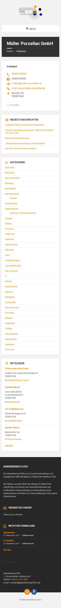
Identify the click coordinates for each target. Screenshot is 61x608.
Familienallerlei (12, 387)
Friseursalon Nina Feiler (17, 368)
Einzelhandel (11, 203)
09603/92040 (19, 73)
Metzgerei (10, 297)
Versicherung (11, 334)
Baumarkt (9, 173)
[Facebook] (34, 592)
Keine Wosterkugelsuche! (17, 138)
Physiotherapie (12, 307)
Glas (7, 255)
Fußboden (10, 234)
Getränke (9, 250)
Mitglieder (21, 51)
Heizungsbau (11, 271)
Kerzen (8, 281)
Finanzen (9, 229)
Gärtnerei (9, 239)
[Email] (27, 592)
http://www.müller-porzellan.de (28, 88)
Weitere (9, 446)
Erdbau (8, 223)
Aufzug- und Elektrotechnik (23, 213)
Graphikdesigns (12, 260)
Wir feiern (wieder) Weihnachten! (20, 148)
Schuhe (8, 318)
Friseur (13, 198)
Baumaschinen (12, 178)
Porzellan (14, 105)
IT (6, 276)
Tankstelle (10, 323)
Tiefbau (8, 329)
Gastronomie (11, 244)
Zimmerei (9, 349)
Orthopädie (10, 302)
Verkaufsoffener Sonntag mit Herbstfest (24, 125)
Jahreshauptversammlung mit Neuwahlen (25, 143)
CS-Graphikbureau (14, 409)
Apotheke (9, 167)
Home (10, 51)
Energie (8, 218)
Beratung (9, 183)
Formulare (8, 540)
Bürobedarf (10, 188)
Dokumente (9, 532)
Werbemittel (11, 339)
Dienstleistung (12, 194)
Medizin (9, 292)
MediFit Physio (12, 427)
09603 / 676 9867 (20, 579)
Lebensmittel (11, 286)
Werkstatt (9, 344)
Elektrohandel (11, 209)
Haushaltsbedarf (13, 266)
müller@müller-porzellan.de (27, 83)
